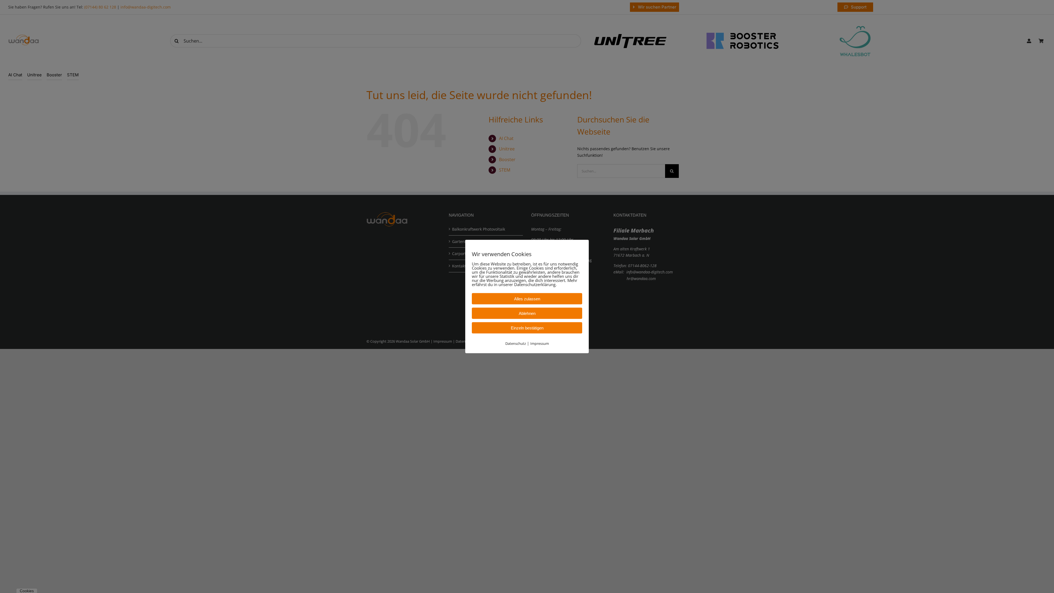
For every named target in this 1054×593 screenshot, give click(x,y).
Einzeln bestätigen (527, 328)
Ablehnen (527, 313)
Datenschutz (515, 343)
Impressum (539, 343)
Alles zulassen (527, 298)
